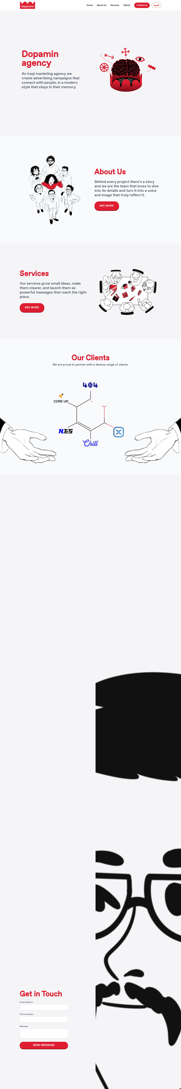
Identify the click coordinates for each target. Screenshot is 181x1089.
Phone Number (26, 1014)
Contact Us (142, 5)
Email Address (26, 1002)
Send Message (44, 1045)
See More (107, 205)
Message (24, 1026)
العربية (156, 5)
